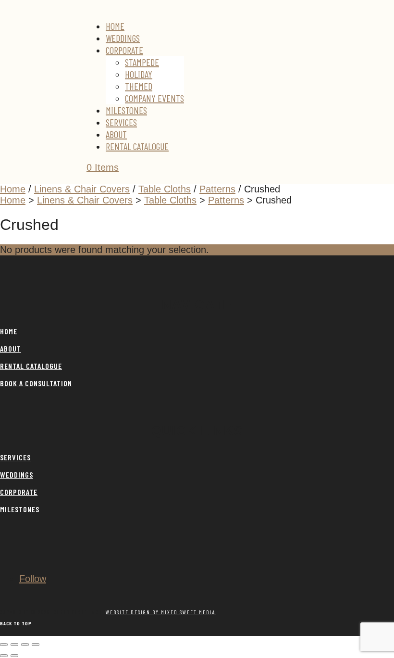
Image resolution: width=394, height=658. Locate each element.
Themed (138, 86)
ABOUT (10, 348)
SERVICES (15, 457)
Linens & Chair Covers (82, 189)
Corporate (124, 50)
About (116, 134)
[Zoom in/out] (4, 644)
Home (115, 26)
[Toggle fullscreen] (14, 644)
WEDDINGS (16, 474)
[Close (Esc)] (35, 644)
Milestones (126, 110)
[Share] (25, 644)
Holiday (138, 74)
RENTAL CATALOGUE (31, 365)
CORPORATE (18, 491)
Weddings (123, 38)
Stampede (142, 62)
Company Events (154, 98)
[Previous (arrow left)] (4, 655)
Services (121, 122)
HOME (8, 331)
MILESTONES (19, 509)
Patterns (217, 189)
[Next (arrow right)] (14, 655)
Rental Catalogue (137, 146)
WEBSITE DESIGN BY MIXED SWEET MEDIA (161, 612)
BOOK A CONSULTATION (36, 383)
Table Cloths (164, 189)
